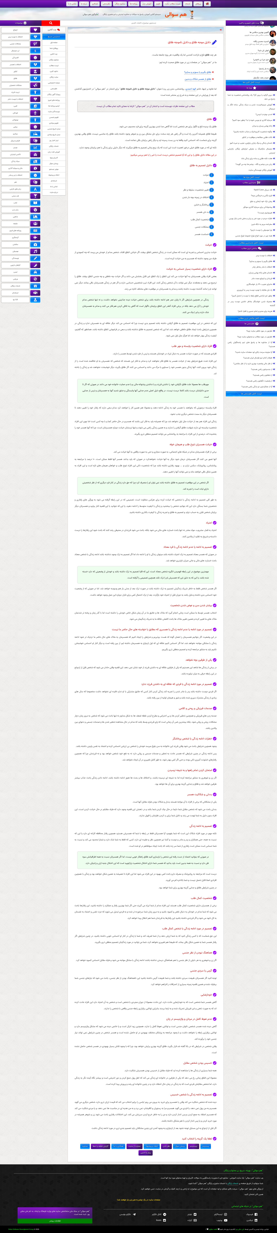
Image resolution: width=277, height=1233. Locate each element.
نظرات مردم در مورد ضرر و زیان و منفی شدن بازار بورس (250, 218)
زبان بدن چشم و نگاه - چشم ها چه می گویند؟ (254, 164)
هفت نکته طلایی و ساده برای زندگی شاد (256, 158)
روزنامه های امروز (54, 100)
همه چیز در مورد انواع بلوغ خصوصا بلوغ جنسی (253, 235)
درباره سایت (54, 192)
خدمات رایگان (54, 146)
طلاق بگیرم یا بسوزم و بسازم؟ (197, 72)
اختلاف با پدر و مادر (15, 175)
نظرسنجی (53, 88)
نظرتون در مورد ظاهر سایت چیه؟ (259, 331)
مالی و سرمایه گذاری (15, 168)
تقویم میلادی (53, 123)
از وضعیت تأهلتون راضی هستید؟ (259, 380)
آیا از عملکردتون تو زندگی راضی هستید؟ (257, 386)
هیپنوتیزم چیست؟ (265, 212)
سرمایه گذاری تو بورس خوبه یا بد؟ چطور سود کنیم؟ (252, 120)
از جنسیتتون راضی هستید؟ (261, 369)
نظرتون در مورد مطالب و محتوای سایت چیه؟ (254, 336)
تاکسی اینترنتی (15, 154)
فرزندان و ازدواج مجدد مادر (261, 278)
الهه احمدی (191, 89)
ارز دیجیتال (15, 50)
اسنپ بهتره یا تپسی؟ (264, 114)
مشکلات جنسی (15, 43)
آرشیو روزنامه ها (53, 106)
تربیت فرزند (15, 92)
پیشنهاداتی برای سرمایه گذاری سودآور (257, 207)
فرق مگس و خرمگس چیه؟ (261, 195)
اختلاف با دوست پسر (264, 255)
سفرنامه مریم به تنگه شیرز (261, 224)
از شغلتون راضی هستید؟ (262, 375)
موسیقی (15, 251)
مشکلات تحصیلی (15, 85)
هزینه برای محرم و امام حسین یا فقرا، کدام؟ (255, 311)
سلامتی (15, 244)
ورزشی (15, 279)
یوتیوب (219, 1220)
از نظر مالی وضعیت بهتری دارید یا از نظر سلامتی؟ (252, 363)
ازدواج (15, 30)
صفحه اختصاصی (54, 82)
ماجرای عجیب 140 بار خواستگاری (259, 284)
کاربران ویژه (54, 157)
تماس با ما (54, 186)
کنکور (15, 71)
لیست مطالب (54, 65)
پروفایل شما (54, 48)
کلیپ (15, 106)
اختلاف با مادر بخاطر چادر (262, 267)
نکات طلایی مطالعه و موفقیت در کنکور (257, 137)
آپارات (189, 1220)
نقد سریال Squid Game (263, 189)
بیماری (15, 133)
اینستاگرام (218, 1214)
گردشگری (15, 237)
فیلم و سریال (15, 140)
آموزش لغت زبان (54, 152)
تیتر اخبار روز (53, 140)
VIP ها (15, 299)
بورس (15, 147)
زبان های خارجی (15, 189)
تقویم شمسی (54, 117)
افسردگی (15, 57)
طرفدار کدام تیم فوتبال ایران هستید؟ (257, 358)
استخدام (54, 180)
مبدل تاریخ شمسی (53, 128)
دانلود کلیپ (54, 71)
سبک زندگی (15, 161)
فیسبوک (249, 1214)
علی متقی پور (240, 1229)
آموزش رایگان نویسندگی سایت (260, 170)
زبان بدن (15, 209)
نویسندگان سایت (54, 111)
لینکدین (250, 1220)
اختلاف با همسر (15, 64)
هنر (15, 182)
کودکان (15, 113)
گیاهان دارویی (15, 265)
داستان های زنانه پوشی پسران (260, 272)
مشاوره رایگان (54, 59)
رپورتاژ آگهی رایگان (53, 94)
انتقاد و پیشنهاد (53, 175)
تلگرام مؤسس (125, 1214)
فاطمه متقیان (213, 1229)
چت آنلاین (52, 29)
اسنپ (15, 272)
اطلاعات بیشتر (55, 1220)
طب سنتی (15, 196)
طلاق (15, 78)
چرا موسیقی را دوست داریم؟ (261, 230)
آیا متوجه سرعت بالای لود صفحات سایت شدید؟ (253, 352)
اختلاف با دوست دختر (15, 99)
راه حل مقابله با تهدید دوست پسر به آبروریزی (254, 290)
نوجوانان (15, 120)
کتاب (15, 202)
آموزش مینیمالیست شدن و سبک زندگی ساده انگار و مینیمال (196, 29)
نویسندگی (15, 258)
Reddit (158, 1220)
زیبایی (15, 126)
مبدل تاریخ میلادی (53, 134)
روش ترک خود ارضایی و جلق (261, 201)
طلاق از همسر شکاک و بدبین (198, 79)
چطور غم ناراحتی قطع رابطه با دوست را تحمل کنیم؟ (252, 295)
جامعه (15, 223)
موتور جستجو (53, 169)
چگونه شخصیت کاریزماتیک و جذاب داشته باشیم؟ (252, 131)
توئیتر (189, 1214)
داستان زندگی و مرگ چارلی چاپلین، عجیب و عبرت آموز (251, 143)
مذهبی (15, 216)
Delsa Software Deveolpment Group (21, 1229)
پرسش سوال (53, 163)
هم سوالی (176, 14)
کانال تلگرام (156, 1214)
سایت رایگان (54, 77)
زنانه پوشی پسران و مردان (262, 125)
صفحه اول (53, 42)
